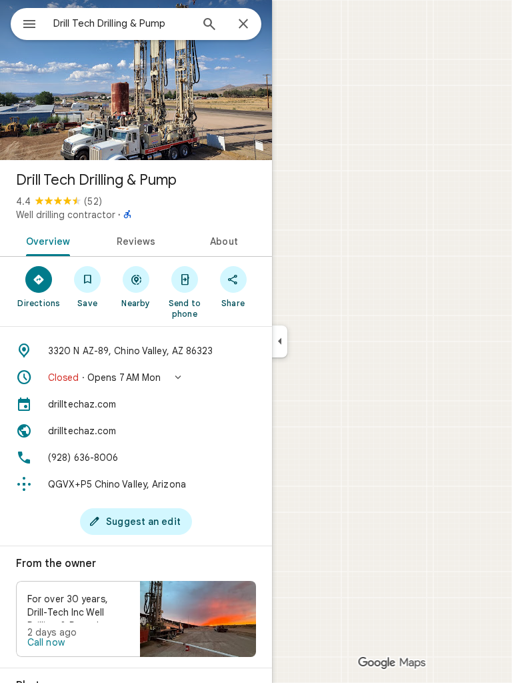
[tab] (45, 240)
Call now (46, 642)
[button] (136, 377)
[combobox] (122, 23)
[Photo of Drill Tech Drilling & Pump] (136, 80)
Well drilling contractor (65, 215)
